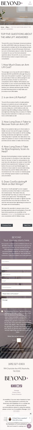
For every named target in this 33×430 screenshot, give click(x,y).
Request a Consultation (16, 350)
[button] (30, 413)
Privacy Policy (16, 392)
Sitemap (16, 390)
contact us (11, 214)
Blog (7, 27)
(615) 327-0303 (16, 363)
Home (2, 27)
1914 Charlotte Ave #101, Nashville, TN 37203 (16, 369)
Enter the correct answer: (16, 336)
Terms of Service (16, 394)
